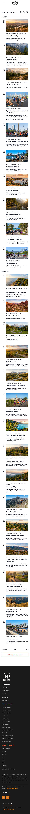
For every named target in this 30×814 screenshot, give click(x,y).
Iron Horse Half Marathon (13, 214)
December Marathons (7, 738)
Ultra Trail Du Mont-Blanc (13, 85)
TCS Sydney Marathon (12, 167)
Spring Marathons (6, 741)
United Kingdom (6, 748)
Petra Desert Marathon (12, 316)
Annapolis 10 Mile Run (12, 190)
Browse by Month (7, 704)
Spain (3, 760)
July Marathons (5, 724)
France (3, 762)
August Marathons (6, 727)
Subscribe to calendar (14, 655)
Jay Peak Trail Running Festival (15, 462)
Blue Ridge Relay (11, 487)
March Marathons (6, 713)
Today (15, 649)
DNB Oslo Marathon (12, 639)
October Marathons (7, 733)
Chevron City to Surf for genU (14, 239)
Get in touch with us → (8, 809)
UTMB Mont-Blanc (11, 60)
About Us (4, 694)
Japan (3, 757)
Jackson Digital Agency (12, 788)
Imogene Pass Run (11, 611)
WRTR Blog (5, 687)
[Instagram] (3, 797)
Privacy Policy (5, 700)
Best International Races (8, 769)
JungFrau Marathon (12, 339)
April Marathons (6, 716)
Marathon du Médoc (12, 412)
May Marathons (6, 718)
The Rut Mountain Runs (13, 512)
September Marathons (7, 730)
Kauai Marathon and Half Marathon (16, 435)
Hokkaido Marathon (11, 263)
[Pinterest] (8, 797)
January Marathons (6, 707)
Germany (4, 765)
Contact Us (5, 697)
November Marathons (7, 735)
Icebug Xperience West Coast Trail (16, 292)
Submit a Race (6, 690)
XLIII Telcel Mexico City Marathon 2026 (17, 141)
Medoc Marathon (11, 362)
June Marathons (6, 721)
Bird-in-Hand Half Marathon (14, 586)
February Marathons (7, 710)
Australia (4, 754)
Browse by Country (8, 745)
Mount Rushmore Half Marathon (15, 535)
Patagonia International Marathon (15, 385)
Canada (4, 751)
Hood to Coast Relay (12, 36)
